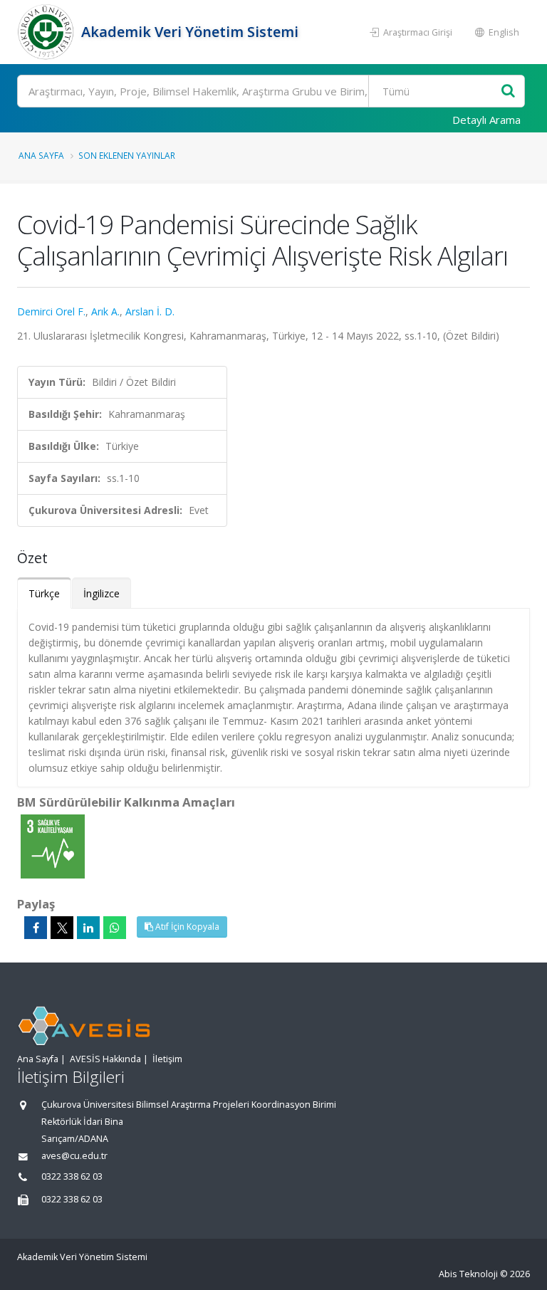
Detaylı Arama (486, 119)
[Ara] (508, 91)
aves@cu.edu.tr (74, 1156)
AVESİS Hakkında (105, 1059)
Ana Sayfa (41, 155)
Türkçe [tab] (44, 593)
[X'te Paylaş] (62, 927)
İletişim (167, 1059)
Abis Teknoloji (468, 1274)
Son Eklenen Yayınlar (126, 155)
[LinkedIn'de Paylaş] (88, 927)
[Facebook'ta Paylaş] (35, 927)
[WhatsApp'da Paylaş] (114, 927)
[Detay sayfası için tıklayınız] (52, 845)
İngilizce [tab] (101, 593)
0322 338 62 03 (72, 1176)
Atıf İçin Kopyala (186, 927)
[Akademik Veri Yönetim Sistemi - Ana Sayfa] (47, 32)
